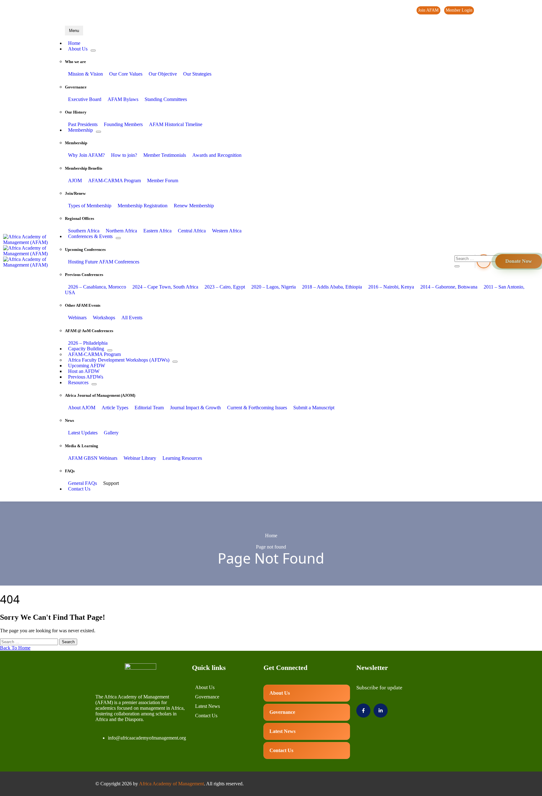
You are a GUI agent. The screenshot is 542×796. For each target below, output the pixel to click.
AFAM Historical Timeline (175, 124)
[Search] (457, 266)
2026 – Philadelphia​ (88, 343)
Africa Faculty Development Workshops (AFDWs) (118, 360)
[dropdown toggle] (93, 50)
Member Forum (162, 180)
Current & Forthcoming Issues (257, 407)
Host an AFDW (83, 371)
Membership (80, 130)
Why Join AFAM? (86, 155)
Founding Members (123, 124)
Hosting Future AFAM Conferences (103, 261)
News (498, 10)
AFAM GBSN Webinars (92, 458)
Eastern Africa (157, 230)
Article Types (115, 407)
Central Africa (192, 230)
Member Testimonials (164, 155)
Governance (207, 696)
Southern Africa (83, 230)
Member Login (459, 10)
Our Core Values (125, 74)
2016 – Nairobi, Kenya (391, 286)
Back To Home (15, 647)
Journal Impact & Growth (195, 407)
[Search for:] (29, 641)
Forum (484, 10)
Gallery (111, 432)
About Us (78, 48)
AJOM (75, 180)
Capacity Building (86, 348)
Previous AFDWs (85, 376)
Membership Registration (142, 205)
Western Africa (227, 230)
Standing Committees (166, 99)
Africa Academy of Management (171, 783)
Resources (78, 382)
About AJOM (81, 407)
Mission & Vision (85, 74)
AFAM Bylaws (123, 99)
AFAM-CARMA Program (114, 180)
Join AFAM (428, 10)
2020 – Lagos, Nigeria (273, 286)
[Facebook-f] (363, 710)
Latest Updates (83, 432)
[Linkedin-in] (381, 710)
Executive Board (84, 99)
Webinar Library (140, 458)
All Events (131, 317)
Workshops (104, 317)
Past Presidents (83, 124)
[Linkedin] (529, 10)
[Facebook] (516, 10)
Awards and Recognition (217, 155)
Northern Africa (121, 230)
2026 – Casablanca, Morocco (97, 286)
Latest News (207, 706)
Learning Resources (182, 458)
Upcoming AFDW (86, 365)
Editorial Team (149, 407)
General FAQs (82, 483)
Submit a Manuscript (313, 407)
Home (74, 43)
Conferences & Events (90, 236)
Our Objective (163, 74)
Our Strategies (197, 74)
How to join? (124, 155)
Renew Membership (194, 205)
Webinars (77, 317)
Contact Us (79, 488)
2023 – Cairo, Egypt (225, 286)
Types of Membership (89, 205)
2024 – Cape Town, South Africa (165, 286)
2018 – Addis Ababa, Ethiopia (332, 286)
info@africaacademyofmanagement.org (147, 737)
